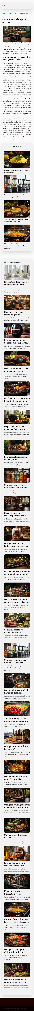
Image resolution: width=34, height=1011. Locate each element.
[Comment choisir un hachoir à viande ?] (17, 620)
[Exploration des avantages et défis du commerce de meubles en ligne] (17, 272)
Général (9, 13)
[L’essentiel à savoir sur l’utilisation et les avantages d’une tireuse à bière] (17, 881)
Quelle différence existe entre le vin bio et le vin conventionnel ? (15, 982)
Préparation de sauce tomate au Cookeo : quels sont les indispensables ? (15, 429)
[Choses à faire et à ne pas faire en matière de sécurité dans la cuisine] (17, 233)
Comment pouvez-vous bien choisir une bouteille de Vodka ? (16, 488)
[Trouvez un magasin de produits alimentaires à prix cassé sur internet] (17, 708)
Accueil (3, 13)
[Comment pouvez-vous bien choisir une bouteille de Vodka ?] (17, 475)
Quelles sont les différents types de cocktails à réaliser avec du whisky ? (16, 779)
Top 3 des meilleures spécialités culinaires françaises (16, 220)
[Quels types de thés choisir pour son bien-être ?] (17, 358)
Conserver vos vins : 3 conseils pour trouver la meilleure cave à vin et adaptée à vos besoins (15, 517)
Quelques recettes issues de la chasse (15, 836)
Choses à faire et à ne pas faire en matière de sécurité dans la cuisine (16, 246)
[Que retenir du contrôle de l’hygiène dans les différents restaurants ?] (17, 680)
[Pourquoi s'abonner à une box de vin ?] (17, 736)
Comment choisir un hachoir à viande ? (13, 631)
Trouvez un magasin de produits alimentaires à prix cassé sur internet (15, 721)
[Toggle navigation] (5, 5)
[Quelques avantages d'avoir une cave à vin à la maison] (17, 795)
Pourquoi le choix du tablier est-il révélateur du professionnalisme (16, 546)
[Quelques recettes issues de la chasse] (17, 825)
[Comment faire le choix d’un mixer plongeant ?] (17, 184)
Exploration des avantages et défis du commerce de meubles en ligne (16, 285)
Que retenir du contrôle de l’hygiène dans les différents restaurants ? (16, 693)
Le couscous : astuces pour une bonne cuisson (16, 171)
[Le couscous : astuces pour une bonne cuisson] (17, 159)
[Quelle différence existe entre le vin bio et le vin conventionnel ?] (17, 970)
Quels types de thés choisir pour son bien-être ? (16, 369)
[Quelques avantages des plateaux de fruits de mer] (17, 940)
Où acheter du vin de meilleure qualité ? (13, 313)
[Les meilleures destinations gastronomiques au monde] (17, 561)
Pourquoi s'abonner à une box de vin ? (16, 747)
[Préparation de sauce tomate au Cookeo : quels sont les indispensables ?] (17, 417)
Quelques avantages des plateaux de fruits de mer (16, 951)
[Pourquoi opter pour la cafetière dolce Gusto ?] (17, 853)
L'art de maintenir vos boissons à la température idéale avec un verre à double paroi (16, 344)
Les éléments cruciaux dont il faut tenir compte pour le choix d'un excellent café (17, 401)
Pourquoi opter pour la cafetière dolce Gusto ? (15, 864)
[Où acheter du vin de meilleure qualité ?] (17, 302)
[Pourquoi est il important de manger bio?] (17, 447)
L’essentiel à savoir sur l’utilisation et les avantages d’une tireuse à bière (16, 895)
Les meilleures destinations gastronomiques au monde (17, 572)
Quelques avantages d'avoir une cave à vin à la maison (17, 806)
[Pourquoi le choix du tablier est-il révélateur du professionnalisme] (17, 533)
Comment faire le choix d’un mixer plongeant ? (15, 196)
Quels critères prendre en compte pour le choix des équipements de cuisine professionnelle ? (16, 603)
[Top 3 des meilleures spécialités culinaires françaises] (17, 209)
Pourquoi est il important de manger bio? (15, 458)
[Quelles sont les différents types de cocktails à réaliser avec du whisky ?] (17, 767)
